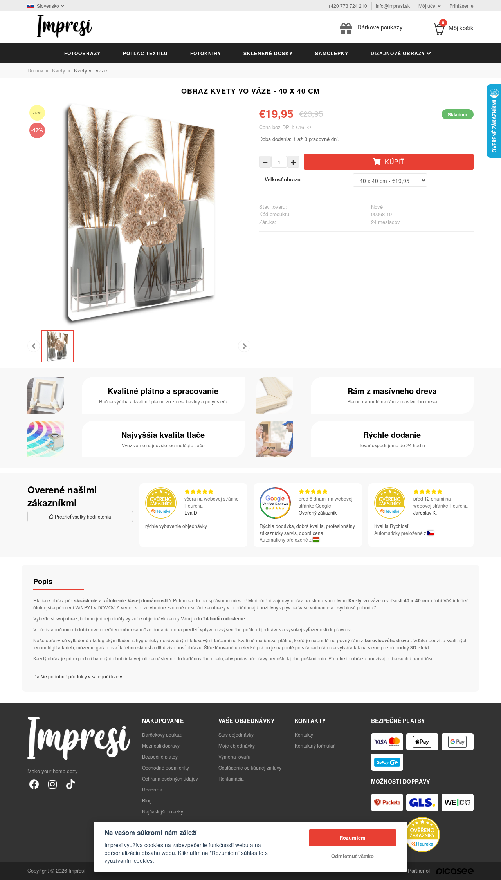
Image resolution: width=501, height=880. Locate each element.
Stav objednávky (236, 734)
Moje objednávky (236, 745)
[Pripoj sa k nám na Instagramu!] (52, 784)
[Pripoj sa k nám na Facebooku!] (34, 784)
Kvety (58, 70)
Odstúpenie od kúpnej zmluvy (249, 767)
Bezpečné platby (160, 756)
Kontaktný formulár (315, 745)
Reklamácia (231, 778)
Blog (147, 800)
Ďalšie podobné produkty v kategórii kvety (77, 676)
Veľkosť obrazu (283, 179)
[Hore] (491, 870)
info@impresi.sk (393, 5)
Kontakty (304, 734)
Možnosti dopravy (161, 745)
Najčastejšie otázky (162, 811)
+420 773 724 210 (347, 5)
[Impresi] (64, 25)
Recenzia (152, 789)
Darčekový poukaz (162, 734)
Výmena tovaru (234, 756)
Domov (35, 70)
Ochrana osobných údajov (170, 778)
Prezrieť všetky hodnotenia (82, 516)
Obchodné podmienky (165, 767)
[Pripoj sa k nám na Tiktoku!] (70, 784)
